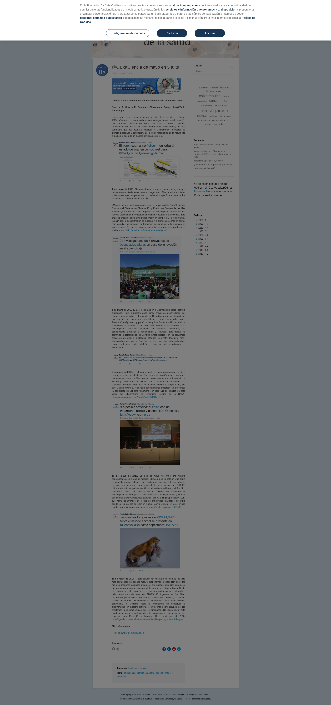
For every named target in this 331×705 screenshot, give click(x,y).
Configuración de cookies (128, 33)
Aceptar (209, 33)
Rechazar (172, 33)
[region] (165, 20)
